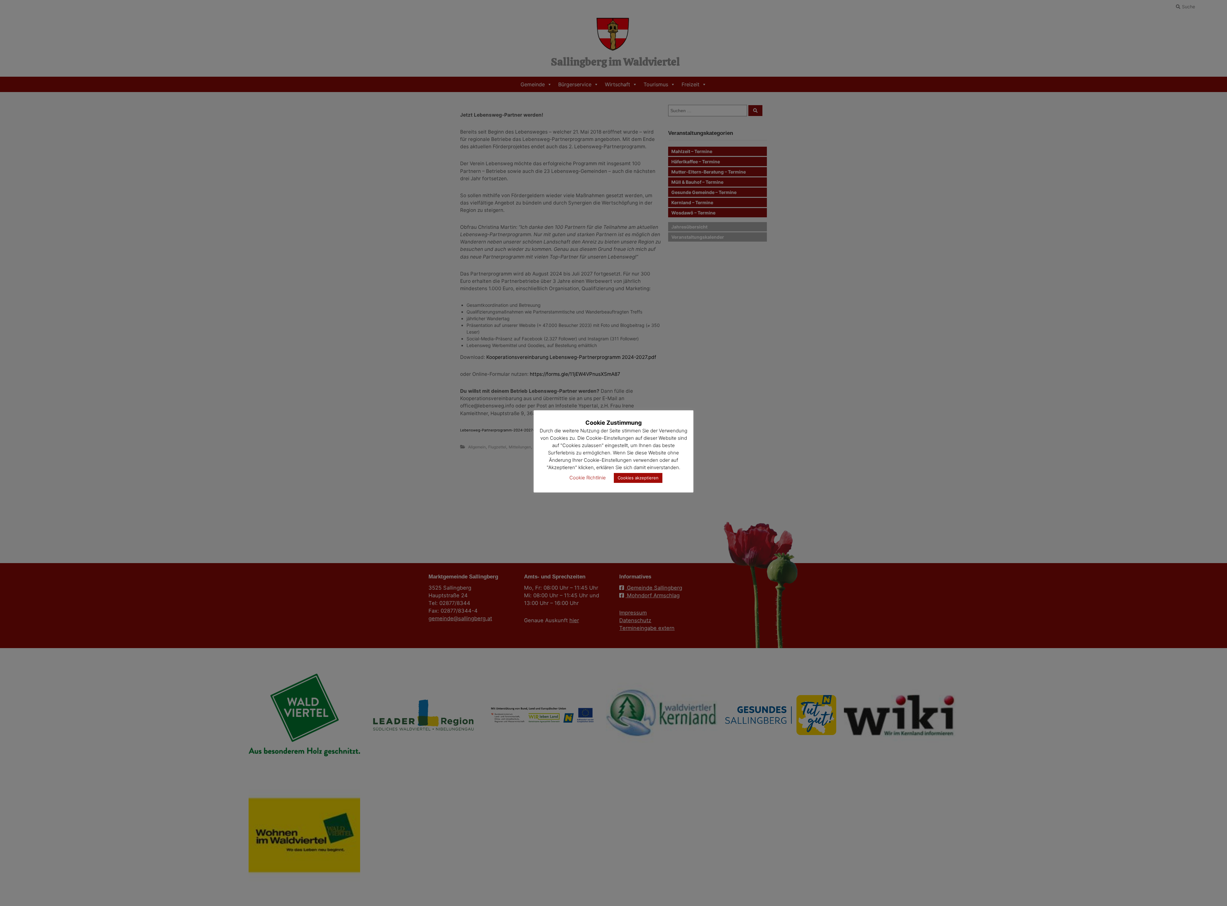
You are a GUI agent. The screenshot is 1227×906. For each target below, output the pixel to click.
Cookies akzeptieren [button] (638, 477)
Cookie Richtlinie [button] (587, 478)
